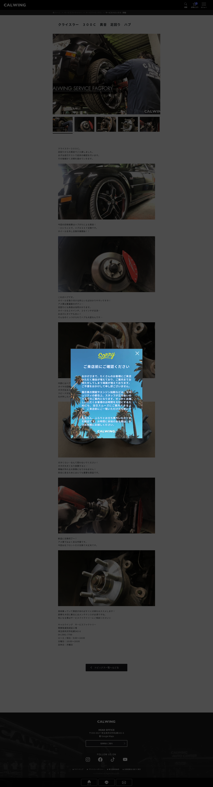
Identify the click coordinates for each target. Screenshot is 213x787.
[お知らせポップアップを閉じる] (137, 353)
